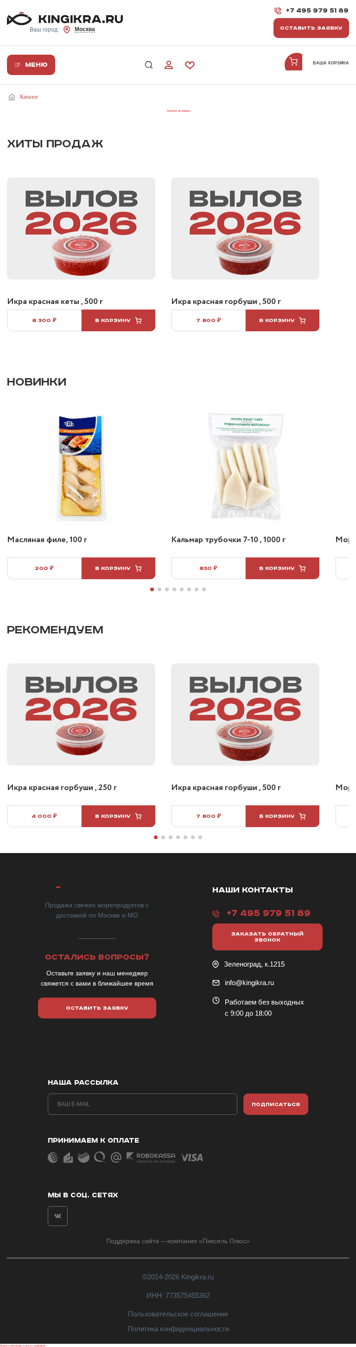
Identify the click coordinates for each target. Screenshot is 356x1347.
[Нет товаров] (297, 65)
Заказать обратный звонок (267, 937)
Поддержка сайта (132, 1241)
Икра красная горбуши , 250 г (62, 788)
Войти (168, 65)
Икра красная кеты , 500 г (55, 302)
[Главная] (13, 97)
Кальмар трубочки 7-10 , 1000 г (228, 540)
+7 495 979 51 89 (317, 10)
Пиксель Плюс (224, 1241)
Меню (36, 65)
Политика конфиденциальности (178, 1329)
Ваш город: (62, 29)
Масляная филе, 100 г (47, 540)
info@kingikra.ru (249, 983)
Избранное (190, 65)
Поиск (148, 65)
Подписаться (276, 1104)
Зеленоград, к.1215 (254, 964)
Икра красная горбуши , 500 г (226, 302)
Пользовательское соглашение (178, 1314)
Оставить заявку (311, 28)
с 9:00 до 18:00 (248, 1013)
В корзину (113, 320)
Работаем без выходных (264, 1002)
